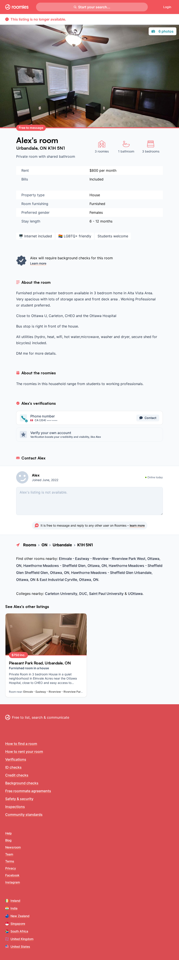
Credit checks (16, 775)
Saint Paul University (106, 593)
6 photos (166, 31)
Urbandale (27, 148)
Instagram (12, 882)
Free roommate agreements (28, 791)
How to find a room (21, 743)
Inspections (15, 806)
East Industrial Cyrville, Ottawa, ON (69, 579)
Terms (9, 861)
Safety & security (19, 799)
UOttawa (135, 593)
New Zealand (19, 916)
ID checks (13, 767)
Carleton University (61, 593)
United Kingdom (21, 939)
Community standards (24, 814)
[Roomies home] (16, 7)
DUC (83, 593)
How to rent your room (24, 751)
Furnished (97, 203)
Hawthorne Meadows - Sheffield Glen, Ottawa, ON (65, 565)
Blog (8, 840)
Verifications (15, 759)
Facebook (12, 875)
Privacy (10, 868)
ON (44, 148)
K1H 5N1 (56, 148)
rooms (39, 558)
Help (8, 833)
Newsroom (13, 847)
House (95, 195)
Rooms (29, 545)
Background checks (21, 783)
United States (20, 946)
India (13, 908)
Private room (27, 156)
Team (9, 854)
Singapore (17, 923)
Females (96, 212)
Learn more (38, 263)
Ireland (15, 900)
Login (167, 7)
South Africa (19, 931)
